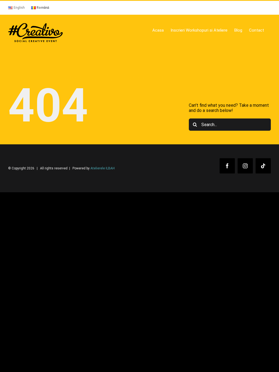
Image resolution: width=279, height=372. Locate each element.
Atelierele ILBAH (102, 168)
